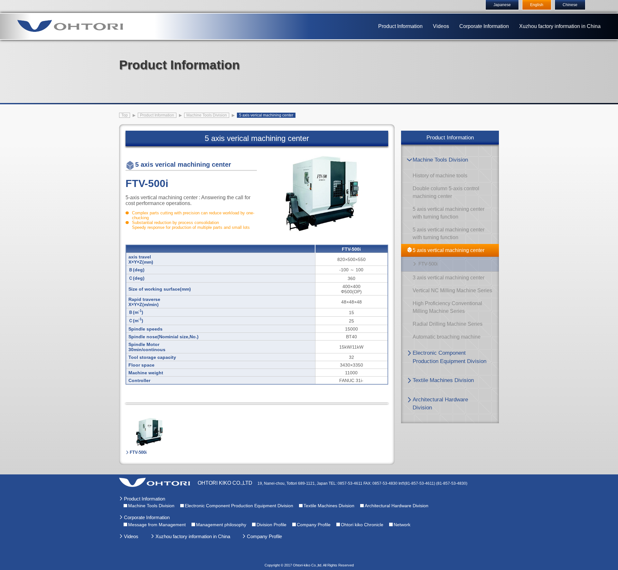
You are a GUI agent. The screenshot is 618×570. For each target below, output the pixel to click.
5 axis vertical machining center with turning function (448, 213)
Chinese (570, 5)
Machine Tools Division (440, 160)
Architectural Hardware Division (440, 404)
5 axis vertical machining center (448, 250)
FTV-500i (427, 263)
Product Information (400, 26)
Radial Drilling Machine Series (447, 324)
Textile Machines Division (443, 380)
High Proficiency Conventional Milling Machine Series (447, 307)
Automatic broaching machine (447, 337)
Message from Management (157, 524)
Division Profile (271, 524)
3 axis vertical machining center (448, 277)
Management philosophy (221, 524)
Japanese (502, 5)
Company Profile (314, 524)
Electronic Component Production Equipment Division (449, 357)
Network (402, 524)
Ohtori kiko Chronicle (362, 524)
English (536, 5)
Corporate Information (484, 26)
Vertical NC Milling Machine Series (452, 290)
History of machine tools (440, 175)
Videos (441, 26)
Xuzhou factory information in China (560, 26)
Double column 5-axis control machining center (446, 192)
